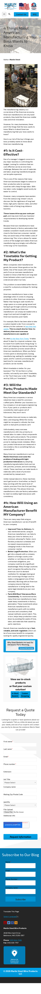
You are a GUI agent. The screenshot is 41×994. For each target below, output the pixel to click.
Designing (25, 694)
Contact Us (21, 14)
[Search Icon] (10, 14)
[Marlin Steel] (11, 6)
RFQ (34, 14)
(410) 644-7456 (15, 940)
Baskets (15, 694)
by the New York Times (19, 339)
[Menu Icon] (4, 14)
